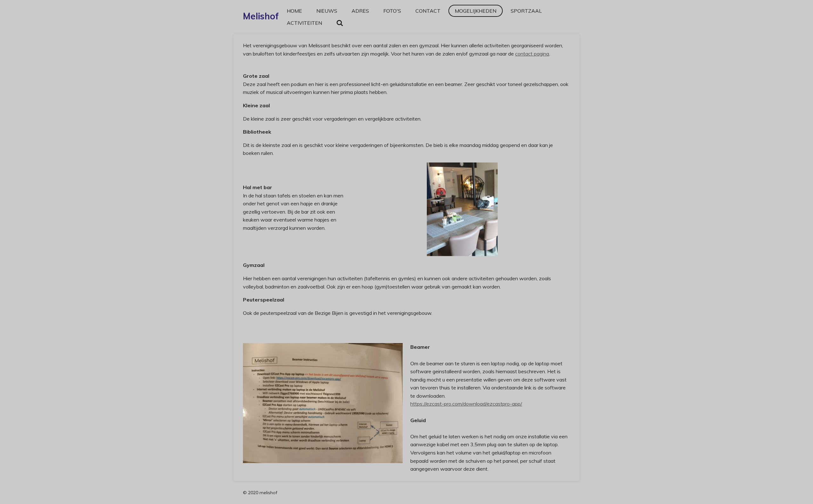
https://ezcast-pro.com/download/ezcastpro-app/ (466, 404)
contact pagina (532, 53)
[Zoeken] (340, 23)
